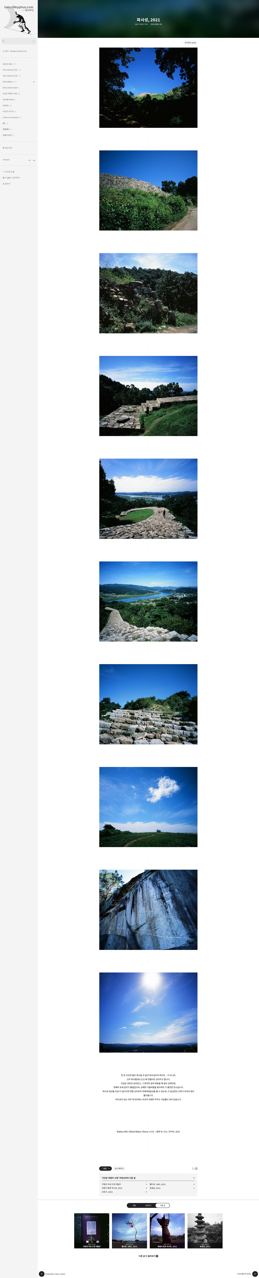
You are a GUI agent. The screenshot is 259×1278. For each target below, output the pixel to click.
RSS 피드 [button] (8, 148)
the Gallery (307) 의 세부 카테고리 (33, 82)
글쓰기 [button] (7, 183)
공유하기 (148, 1205)
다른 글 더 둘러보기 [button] (147, 1256)
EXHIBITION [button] (9, 99)
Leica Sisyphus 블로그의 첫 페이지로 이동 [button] (19, 19)
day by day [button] (9, 64)
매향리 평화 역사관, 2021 (112, 1188)
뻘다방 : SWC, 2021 (158, 1184)
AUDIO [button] (7, 105)
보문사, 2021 (107, 1192)
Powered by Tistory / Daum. (56, 1274)
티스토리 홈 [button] (9, 172)
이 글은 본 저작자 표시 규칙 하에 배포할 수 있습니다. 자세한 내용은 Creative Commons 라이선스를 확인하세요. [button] (195, 1168)
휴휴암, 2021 (155, 1188)
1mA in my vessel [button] (12, 117)
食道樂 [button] (7, 129)
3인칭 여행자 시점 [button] (11, 93)
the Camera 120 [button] (12, 75)
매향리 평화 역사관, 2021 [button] (167, 1230)
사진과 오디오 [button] (9, 111)
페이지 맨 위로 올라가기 (255, 1274)
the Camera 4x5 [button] (11, 87)
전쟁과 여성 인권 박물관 (111, 1184)
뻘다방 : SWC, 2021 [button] (129, 1230)
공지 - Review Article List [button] (16, 51)
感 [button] (5, 123)
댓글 (134, 1205)
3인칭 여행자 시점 (156, 24)
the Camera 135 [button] (12, 70)
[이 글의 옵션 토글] (110, 1168)
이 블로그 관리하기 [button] (12, 177)
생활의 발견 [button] (8, 135)
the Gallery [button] (10, 81)
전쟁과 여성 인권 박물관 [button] (91, 1230)
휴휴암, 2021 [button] (205, 1230)
